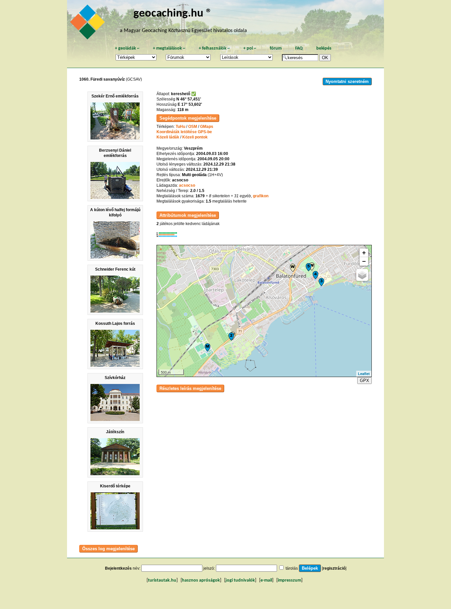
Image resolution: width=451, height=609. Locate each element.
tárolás (292, 568)
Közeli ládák (167, 137)
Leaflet (364, 373)
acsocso (187, 185)
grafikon (260, 196)
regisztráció (334, 568)
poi (250, 48)
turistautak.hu (162, 580)
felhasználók (214, 48)
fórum (276, 48)
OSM (192, 126)
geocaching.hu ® (172, 13)
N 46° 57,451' (188, 99)
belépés (323, 48)
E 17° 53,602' (190, 104)
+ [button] (364, 252)
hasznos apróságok (201, 580)
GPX (364, 380)
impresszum (289, 580)
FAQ (299, 48)
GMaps (206, 126)
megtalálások (169, 48)
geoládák (127, 48)
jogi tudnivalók (240, 580)
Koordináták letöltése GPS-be (184, 132)
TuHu (180, 126)
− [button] (364, 261)
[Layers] (362, 275)
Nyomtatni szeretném (347, 81)
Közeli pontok (195, 137)
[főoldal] (88, 23)
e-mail (266, 580)
